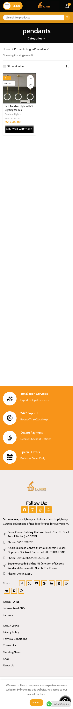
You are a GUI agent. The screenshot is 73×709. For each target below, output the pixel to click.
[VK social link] (7, 591)
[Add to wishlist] (30, 85)
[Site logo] (42, 5)
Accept (36, 702)
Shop (6, 659)
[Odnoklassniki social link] (59, 583)
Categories (35, 38)
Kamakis (8, 615)
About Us (8, 665)
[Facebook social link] (22, 583)
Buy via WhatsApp (20, 129)
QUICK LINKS (11, 625)
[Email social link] (37, 583)
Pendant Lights (12, 114)
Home (7, 49)
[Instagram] (32, 509)
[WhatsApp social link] (66, 583)
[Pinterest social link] (44, 583)
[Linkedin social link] (52, 583)
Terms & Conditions (15, 639)
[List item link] (36, 542)
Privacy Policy (11, 632)
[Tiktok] (40, 509)
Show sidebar (15, 66)
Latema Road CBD (14, 608)
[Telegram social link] (14, 591)
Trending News (12, 652)
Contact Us (10, 645)
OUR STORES (11, 601)
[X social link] (29, 583)
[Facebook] (24, 509)
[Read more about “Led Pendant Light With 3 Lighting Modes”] (30, 78)
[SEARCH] (67, 17)
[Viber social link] (21, 591)
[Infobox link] (36, 398)
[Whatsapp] (48, 509)
